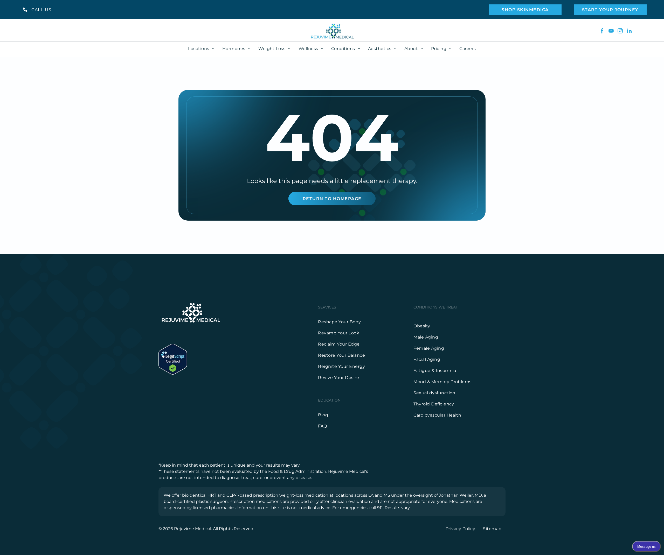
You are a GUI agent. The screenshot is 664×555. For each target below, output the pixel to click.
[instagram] (620, 31)
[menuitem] (201, 48)
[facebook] (602, 31)
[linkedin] (629, 31)
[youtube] (611, 31)
